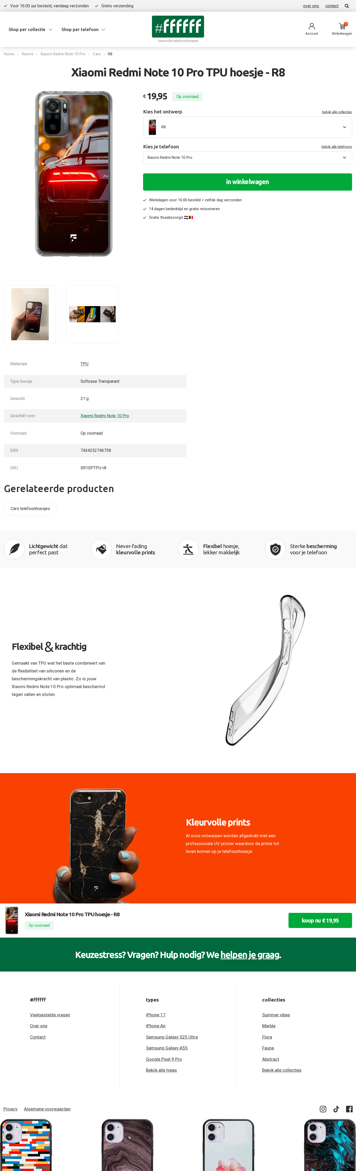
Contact (38, 1037)
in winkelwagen (247, 181)
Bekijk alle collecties (282, 1070)
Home (9, 54)
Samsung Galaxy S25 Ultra (172, 1037)
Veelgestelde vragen (50, 1014)
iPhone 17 (155, 1014)
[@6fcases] (323, 1110)
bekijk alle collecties (337, 112)
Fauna (268, 1048)
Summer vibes (276, 1014)
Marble (268, 1025)
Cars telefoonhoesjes (30, 508)
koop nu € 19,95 (320, 920)
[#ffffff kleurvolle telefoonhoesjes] (178, 26)
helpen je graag (249, 954)
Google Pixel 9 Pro (164, 1059)
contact (332, 5)
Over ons (38, 1025)
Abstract (270, 1059)
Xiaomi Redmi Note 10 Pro (62, 54)
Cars (97, 54)
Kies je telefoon (247, 146)
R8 (110, 54)
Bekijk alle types (161, 1070)
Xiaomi (27, 54)
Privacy (10, 1109)
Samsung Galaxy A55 (167, 1048)
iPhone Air (156, 1025)
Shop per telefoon (80, 29)
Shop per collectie (27, 29)
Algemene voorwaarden (47, 1109)
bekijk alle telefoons (337, 146)
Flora (267, 1037)
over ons (311, 5)
